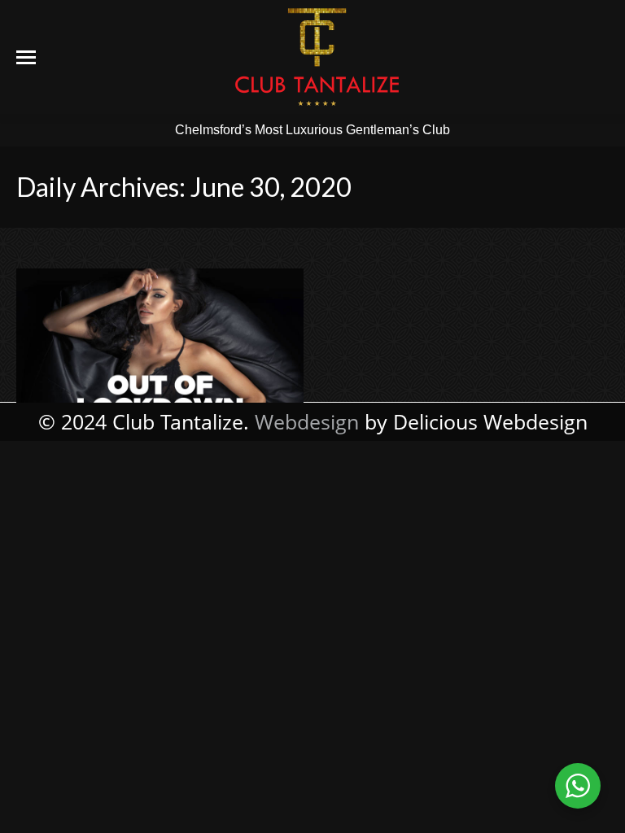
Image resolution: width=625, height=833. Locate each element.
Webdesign (307, 421)
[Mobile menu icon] (26, 57)
